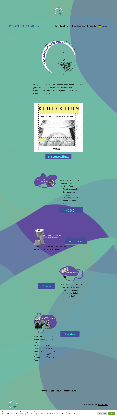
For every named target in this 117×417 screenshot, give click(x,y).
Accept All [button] (111, 413)
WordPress (103, 404)
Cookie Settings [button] (102, 413)
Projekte (91, 26)
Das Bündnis (78, 26)
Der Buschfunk (62, 26)
